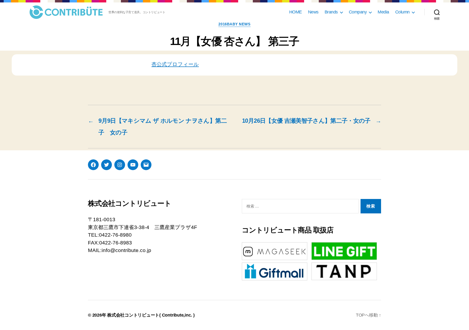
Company (358, 12)
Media (383, 12)
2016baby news (234, 24)
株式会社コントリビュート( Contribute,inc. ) (151, 315)
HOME (295, 12)
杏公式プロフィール (175, 64)
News (313, 12)
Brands (331, 12)
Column (402, 12)
